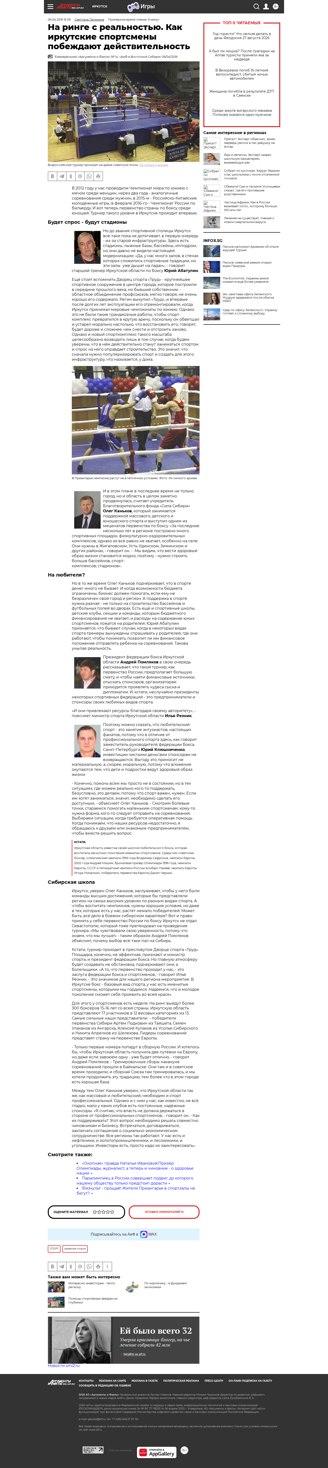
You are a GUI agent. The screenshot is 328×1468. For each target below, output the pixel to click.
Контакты (86, 1380)
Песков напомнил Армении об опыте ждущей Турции (251, 248)
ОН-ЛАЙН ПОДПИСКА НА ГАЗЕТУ (250, 1380)
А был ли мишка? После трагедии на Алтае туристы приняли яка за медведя (242, 55)
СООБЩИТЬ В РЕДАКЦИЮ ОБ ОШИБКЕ (105, 1385)
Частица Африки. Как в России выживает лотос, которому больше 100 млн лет (250, 206)
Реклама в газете (145, 1380)
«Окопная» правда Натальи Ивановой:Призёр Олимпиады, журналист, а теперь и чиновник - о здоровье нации (135, 1168)
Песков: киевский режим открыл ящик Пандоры (247, 264)
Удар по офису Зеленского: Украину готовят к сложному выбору (250, 311)
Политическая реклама (181, 1380)
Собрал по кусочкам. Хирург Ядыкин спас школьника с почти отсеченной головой (252, 174)
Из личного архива (154, 165)
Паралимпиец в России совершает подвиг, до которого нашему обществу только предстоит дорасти (135, 1180)
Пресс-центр (214, 1380)
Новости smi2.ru (64, 1365)
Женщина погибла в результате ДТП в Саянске (241, 93)
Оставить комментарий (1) (164, 1212)
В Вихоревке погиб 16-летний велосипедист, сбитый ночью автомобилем (241, 74)
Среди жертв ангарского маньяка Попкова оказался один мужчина (242, 113)
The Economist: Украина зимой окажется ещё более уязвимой (246, 280)
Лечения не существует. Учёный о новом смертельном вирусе (249, 220)
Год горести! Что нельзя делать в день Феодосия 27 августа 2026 (242, 36)
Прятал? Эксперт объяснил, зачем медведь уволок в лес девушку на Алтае (249, 142)
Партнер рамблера (120, 1450)
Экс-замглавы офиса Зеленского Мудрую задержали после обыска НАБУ (248, 298)
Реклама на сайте (112, 1380)
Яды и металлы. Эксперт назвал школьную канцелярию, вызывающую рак (247, 158)
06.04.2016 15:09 (59, 19)
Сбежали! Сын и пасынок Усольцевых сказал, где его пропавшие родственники (252, 190)
